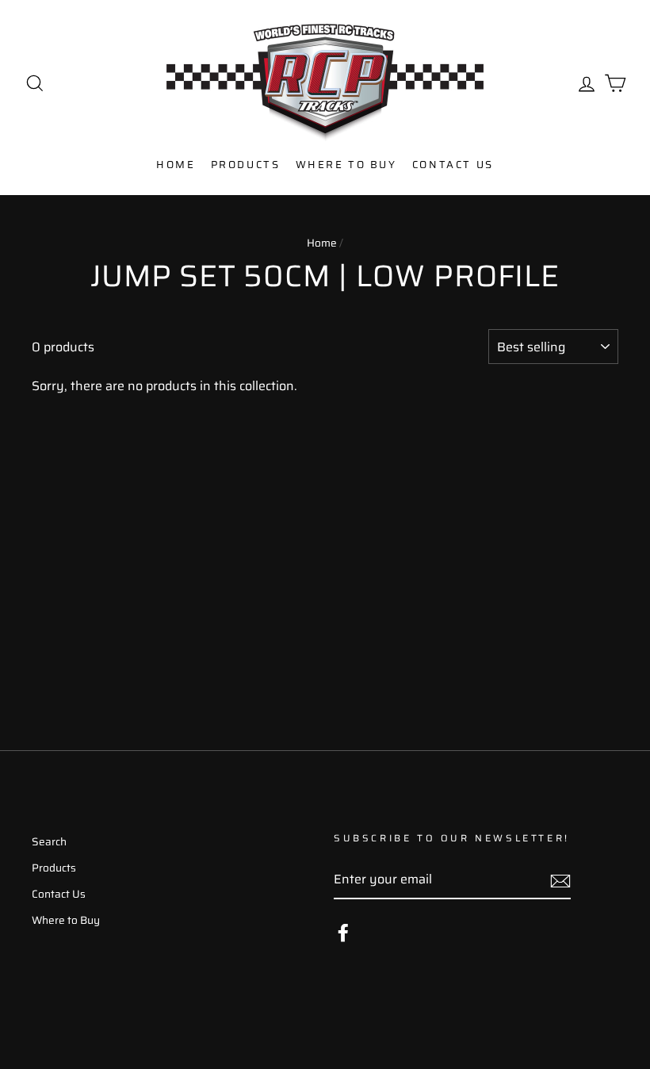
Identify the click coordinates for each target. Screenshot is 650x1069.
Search (49, 841)
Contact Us (453, 164)
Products (246, 164)
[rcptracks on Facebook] (343, 932)
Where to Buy (346, 164)
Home (175, 164)
